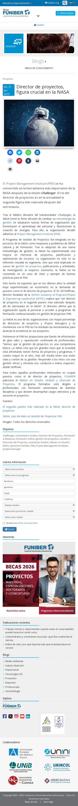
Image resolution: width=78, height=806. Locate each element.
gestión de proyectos (28, 266)
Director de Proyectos (51, 435)
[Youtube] (22, 717)
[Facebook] (5, 717)
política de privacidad (26, 523)
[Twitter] (11, 717)
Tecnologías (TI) (13, 674)
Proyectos (8, 78)
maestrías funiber (39, 442)
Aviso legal (48, 801)
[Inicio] (16, 12)
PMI (33, 445)
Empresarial (12, 669)
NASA (6, 445)
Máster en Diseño (59, 442)
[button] (71, 2)
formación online (25, 438)
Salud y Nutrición (14, 665)
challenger (8, 435)
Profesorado (12, 687)
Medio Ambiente (14, 661)
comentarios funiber (26, 435)
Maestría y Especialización (16, 3)
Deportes (10, 682)
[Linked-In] (28, 717)
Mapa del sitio (31, 801)
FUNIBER (69, 376)
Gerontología (12, 691)
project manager (12, 449)
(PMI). (39, 234)
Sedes (40, 25)
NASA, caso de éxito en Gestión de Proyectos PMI (32, 416)
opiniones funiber (20, 445)
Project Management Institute (52, 445)
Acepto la (21, 523)
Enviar (11, 529)
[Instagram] (16, 717)
